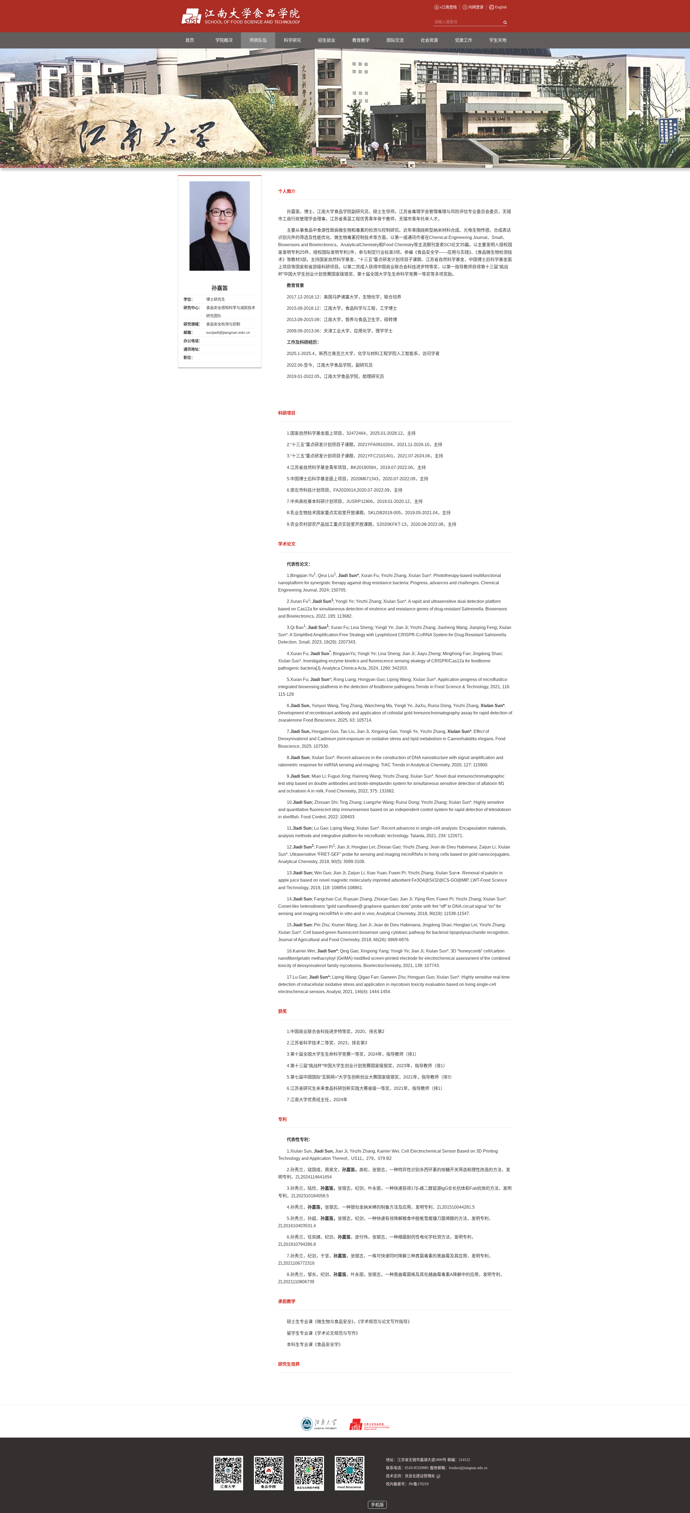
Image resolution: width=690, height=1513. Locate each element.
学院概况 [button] (224, 40)
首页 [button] (189, 40)
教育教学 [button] (361, 40)
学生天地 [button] (497, 40)
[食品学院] (241, 16)
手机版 (377, 1504)
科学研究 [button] (292, 40)
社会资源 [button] (429, 40)
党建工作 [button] (463, 40)
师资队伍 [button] (258, 40)
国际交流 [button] (395, 40)
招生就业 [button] (326, 40)
